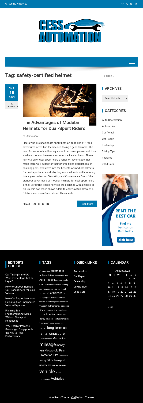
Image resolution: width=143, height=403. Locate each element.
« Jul (110, 306)
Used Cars (108, 164)
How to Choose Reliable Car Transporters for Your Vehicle (20, 290)
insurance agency (55, 323)
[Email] (48, 204)
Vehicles (58, 378)
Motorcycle (51, 350)
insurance (43, 323)
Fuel (48, 314)
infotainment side (61, 319)
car (41, 284)
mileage (47, 344)
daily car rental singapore (58, 306)
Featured (107, 157)
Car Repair (108, 138)
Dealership (108, 145)
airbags (42, 271)
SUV (50, 360)
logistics (42, 328)
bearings (58, 280)
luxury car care (45, 339)
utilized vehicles (59, 365)
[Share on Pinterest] (43, 204)
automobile (58, 271)
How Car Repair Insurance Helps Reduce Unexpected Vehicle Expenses (20, 302)
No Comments (12, 105)
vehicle (47, 372)
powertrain (63, 355)
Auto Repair (46, 279)
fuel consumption (59, 314)
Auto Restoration (112, 120)
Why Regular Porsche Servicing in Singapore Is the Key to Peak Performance (19, 331)
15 (130, 287)
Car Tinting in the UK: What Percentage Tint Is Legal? (19, 278)
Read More (87, 203)
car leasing (63, 285)
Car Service (55, 293)
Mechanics (59, 338)
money (61, 345)
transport (59, 360)
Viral (73, 397)
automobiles (47, 275)
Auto (48, 271)
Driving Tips (108, 151)
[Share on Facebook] (34, 204)
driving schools (60, 310)
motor (41, 351)
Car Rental (108, 132)
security (42, 361)
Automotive (33, 136)
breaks (65, 280)
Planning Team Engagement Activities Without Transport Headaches (18, 315)
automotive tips (61, 276)
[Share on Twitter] (39, 204)
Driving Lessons (46, 310)
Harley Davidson (46, 319)
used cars (45, 365)
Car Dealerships (51, 285)
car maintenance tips (48, 289)
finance (42, 314)
